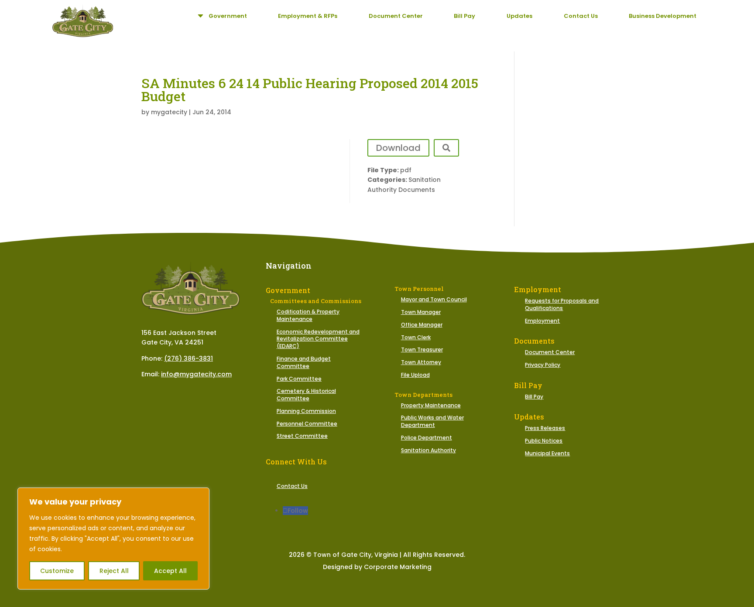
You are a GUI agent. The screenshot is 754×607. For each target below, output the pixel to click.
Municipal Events (547, 453)
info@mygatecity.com (196, 374)
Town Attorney (421, 362)
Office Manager (421, 324)
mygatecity (169, 112)
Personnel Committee (307, 423)
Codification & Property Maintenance (308, 315)
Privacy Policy (542, 364)
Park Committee (299, 378)
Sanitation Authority (428, 450)
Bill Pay (534, 396)
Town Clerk (416, 337)
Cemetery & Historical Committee (306, 394)
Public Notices (543, 440)
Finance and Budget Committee (304, 362)
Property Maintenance (431, 405)
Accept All (170, 570)
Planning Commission (306, 411)
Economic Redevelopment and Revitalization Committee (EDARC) (318, 339)
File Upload (415, 375)
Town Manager (421, 312)
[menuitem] (221, 15)
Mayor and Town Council (434, 299)
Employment (542, 320)
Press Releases (545, 428)
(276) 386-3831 (188, 358)
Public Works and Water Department (432, 421)
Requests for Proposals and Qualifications (562, 304)
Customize (57, 570)
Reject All (114, 570)
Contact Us (292, 486)
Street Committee (302, 436)
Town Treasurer (422, 349)
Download (398, 148)
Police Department (426, 437)
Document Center (550, 352)
